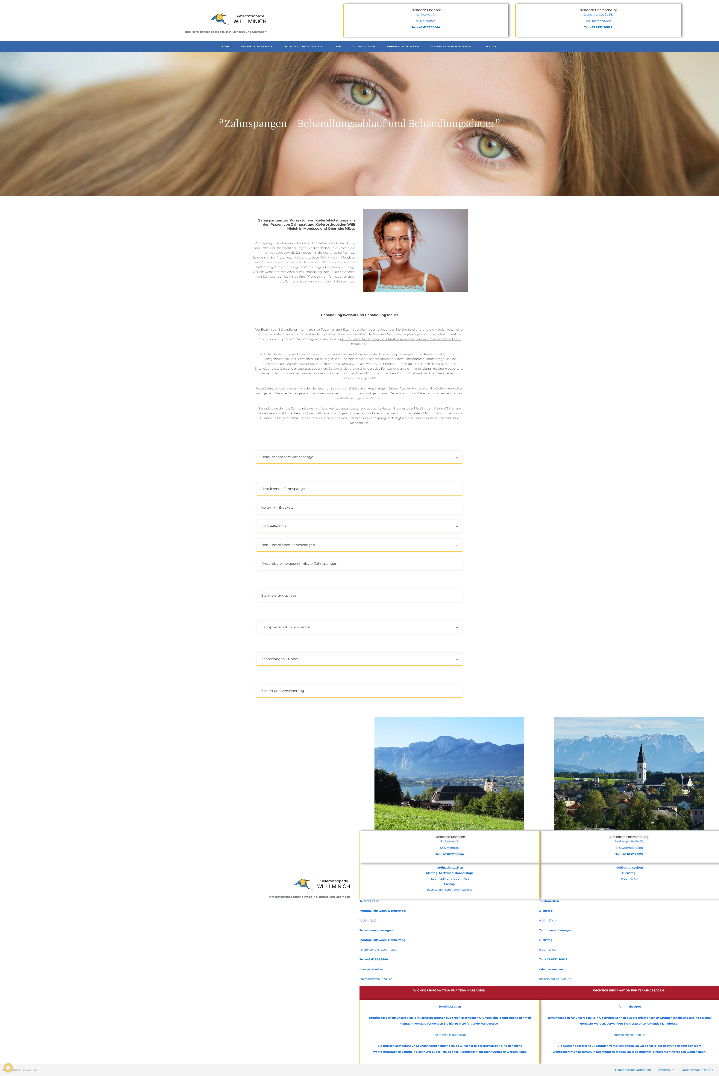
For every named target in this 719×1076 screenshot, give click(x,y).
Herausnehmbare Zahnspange (287, 457)
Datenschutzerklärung (697, 1070)
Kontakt (492, 46)
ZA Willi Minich (364, 46)
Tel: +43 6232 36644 (450, 854)
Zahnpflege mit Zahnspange (285, 627)
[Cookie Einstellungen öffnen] (8, 1071)
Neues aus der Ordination (303, 46)
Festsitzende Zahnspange (283, 489)
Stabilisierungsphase (278, 595)
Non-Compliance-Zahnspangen (288, 545)
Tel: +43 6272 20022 (629, 854)
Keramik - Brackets (277, 507)
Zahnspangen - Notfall (280, 659)
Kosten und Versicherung (282, 691)
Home (226, 46)
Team (337, 46)
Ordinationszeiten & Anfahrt (452, 46)
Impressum (666, 1070)
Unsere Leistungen (255, 46)
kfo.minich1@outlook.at (376, 979)
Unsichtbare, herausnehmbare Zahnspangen (299, 564)
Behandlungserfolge (402, 46)
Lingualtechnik (274, 526)
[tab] (359, 457)
